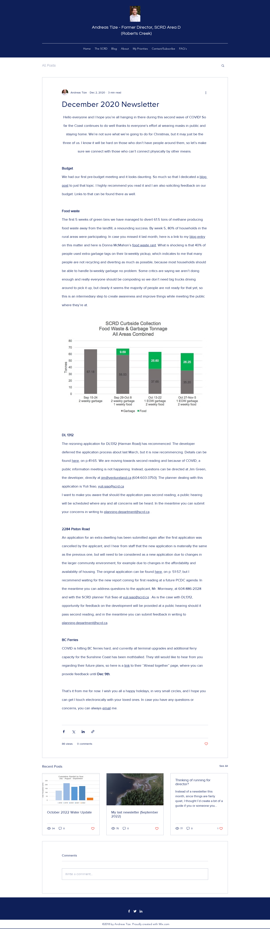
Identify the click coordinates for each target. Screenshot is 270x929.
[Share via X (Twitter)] (73, 731)
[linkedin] (141, 911)
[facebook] (129, 911)
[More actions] (205, 92)
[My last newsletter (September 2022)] (135, 789)
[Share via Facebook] (64, 731)
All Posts (49, 65)
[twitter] (135, 911)
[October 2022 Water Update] (70, 789)
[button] (223, 65)
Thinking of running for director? (193, 782)
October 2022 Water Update (69, 812)
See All (223, 765)
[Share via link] (93, 731)
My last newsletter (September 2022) (134, 814)
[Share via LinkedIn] (83, 731)
